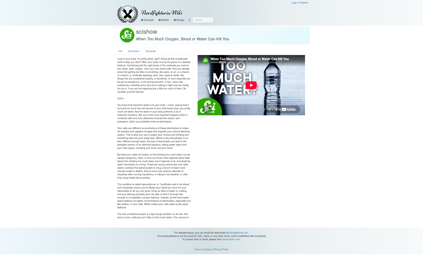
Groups (180, 19)
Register (303, 2)
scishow (146, 31)
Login (294, 2)
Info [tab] (120, 51)
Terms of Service (203, 249)
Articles (165, 19)
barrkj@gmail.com (238, 232)
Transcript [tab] (150, 51)
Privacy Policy (221, 249)
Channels (148, 19)
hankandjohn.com (230, 239)
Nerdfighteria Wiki (161, 12)
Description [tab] (134, 51)
